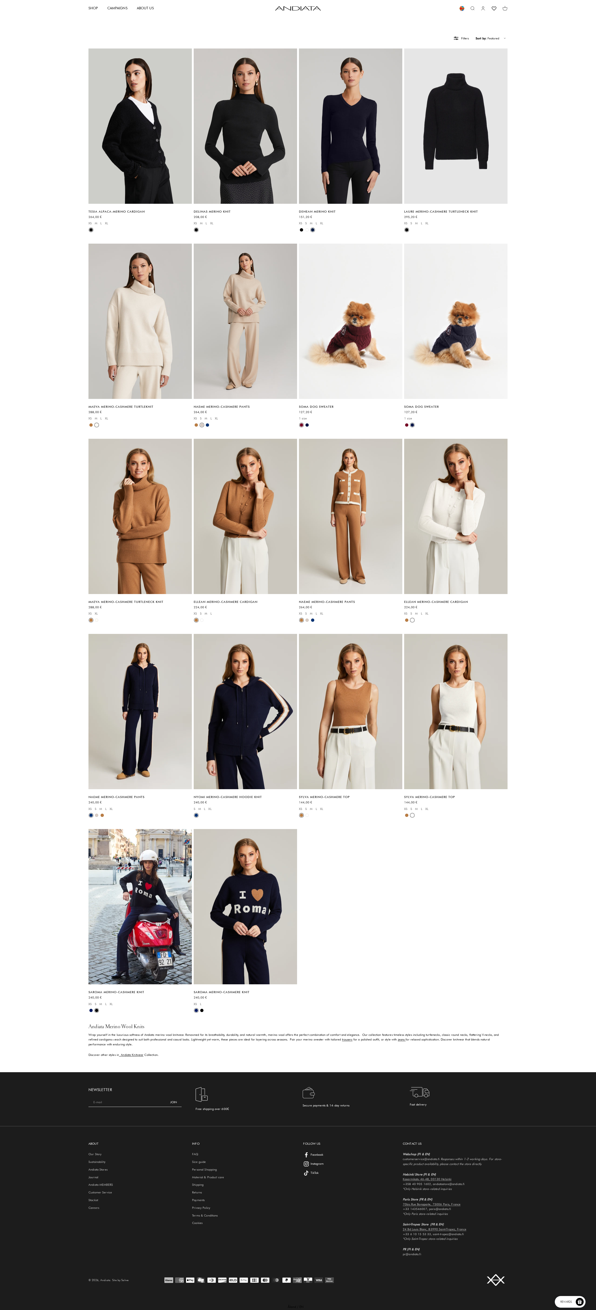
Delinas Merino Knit (212, 211)
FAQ (195, 1154)
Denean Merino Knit (317, 211)
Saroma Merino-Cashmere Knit (116, 992)
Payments (198, 1200)
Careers (93, 1208)
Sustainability (96, 1162)
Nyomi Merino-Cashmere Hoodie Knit (228, 797)
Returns (197, 1192)
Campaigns (117, 8)
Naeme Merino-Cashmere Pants (222, 406)
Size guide (199, 1162)
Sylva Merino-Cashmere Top (324, 797)
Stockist (93, 1200)
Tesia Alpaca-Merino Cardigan (116, 211)
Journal (93, 1177)
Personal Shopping (204, 1169)
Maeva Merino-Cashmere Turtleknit (120, 406)
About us (145, 8)
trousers (347, 1039)
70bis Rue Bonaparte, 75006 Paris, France (432, 1204)
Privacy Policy (201, 1208)
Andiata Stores (98, 1169)
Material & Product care (208, 1177)
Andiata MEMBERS (100, 1184)
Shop (93, 8)
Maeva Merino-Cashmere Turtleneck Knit (125, 602)
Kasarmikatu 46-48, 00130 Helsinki (427, 1179)
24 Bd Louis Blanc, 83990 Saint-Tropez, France (434, 1229)
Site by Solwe (120, 1280)
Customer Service (100, 1192)
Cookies (197, 1223)
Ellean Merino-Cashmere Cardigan (225, 602)
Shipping (197, 1184)
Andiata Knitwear (132, 1055)
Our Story (95, 1154)
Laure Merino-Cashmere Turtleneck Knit (441, 211)
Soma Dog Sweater (316, 406)
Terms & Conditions (205, 1215)
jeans (402, 1039)
